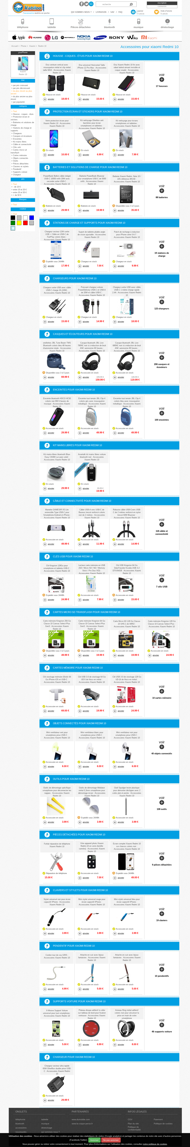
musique (45, 1123)
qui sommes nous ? (50, 1132)
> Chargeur (16, 175)
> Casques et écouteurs (21, 136)
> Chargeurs (16, 133)
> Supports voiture (19, 172)
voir (162, 80)
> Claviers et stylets (20, 166)
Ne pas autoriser (111, 1140)
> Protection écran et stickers (20, 118)
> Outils (14, 161)
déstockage (46, 1128)
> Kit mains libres (18, 142)
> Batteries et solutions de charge (22, 123)
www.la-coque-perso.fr (82, 1123)
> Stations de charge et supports (21, 129)
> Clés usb (16, 147)
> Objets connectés (19, 158)
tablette (44, 1119)
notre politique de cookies (155, 1144)
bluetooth (19, 1123)
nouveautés (20, 1132)
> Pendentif (16, 169)
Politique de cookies (163, 1123)
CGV (130, 1119)
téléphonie (20, 1119)
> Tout (14, 111)
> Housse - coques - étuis (22, 114)
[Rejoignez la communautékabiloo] (81, 3)
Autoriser (94, 1140)
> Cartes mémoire (19, 155)
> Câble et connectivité (21, 144)
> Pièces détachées (19, 164)
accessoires (21, 1128)
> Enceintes (16, 139)
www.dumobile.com (81, 1119)
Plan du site (133, 1123)
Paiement (158, 1119)
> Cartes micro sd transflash (19, 151)
